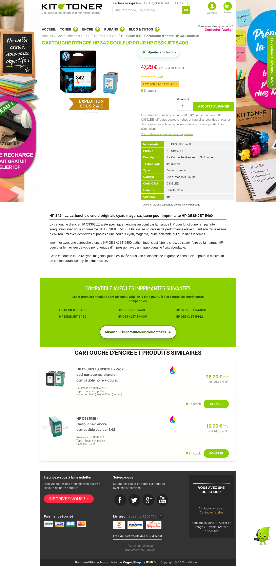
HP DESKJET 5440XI (191, 310)
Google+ (148, 500)
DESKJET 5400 (105, 36)
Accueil (49, 29)
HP (88, 36)
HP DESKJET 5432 (72, 316)
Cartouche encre (69, 36)
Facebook (120, 500)
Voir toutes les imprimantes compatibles (167, 134)
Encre (87, 29)
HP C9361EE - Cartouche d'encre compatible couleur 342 (95, 424)
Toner (65, 29)
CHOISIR (216, 404)
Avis (160, 76)
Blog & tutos (141, 29)
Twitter (134, 500)
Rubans (111, 29)
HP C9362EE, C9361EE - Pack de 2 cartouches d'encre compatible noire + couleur (100, 374)
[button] (211, 511)
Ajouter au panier (213, 106)
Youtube (163, 500)
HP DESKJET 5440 (131, 310)
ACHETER (216, 453)
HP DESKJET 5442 (189, 316)
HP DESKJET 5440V (132, 316)
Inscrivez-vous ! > (69, 498)
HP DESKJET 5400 (72, 310)
